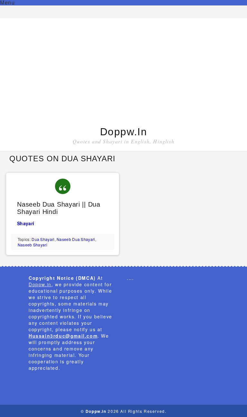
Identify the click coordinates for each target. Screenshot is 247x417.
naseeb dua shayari (76, 239)
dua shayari (43, 239)
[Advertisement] (123, 73)
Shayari (25, 223)
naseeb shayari (32, 244)
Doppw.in (123, 132)
